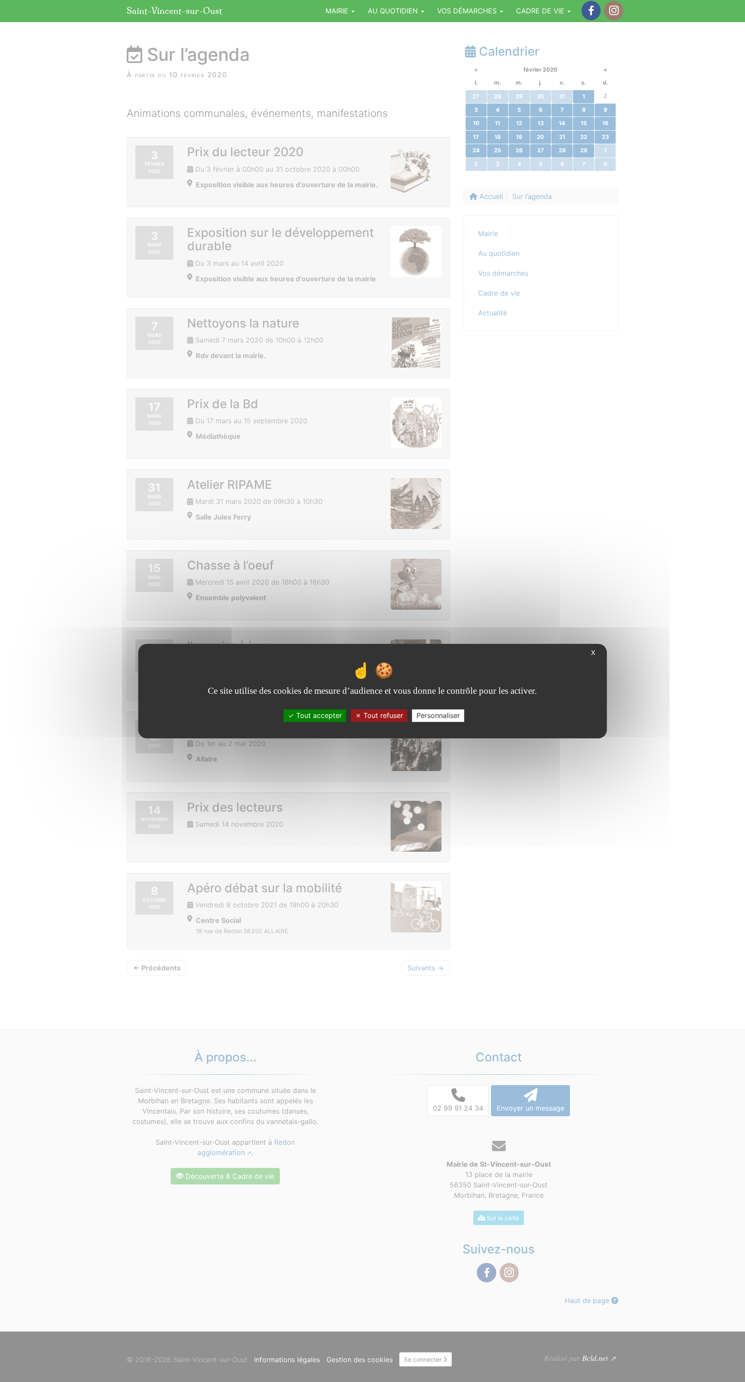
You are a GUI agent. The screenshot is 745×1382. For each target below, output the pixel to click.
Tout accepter (318, 715)
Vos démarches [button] (468, 10)
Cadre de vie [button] (541, 10)
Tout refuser (382, 715)
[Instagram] (613, 10)
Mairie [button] (338, 10)
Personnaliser (438, 715)
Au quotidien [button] (394, 10)
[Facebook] (591, 10)
